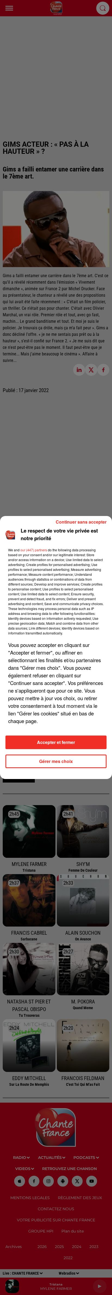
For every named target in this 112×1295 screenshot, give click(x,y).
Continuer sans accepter (81, 522)
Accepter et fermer (56, 742)
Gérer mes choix (56, 761)
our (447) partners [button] (33, 550)
